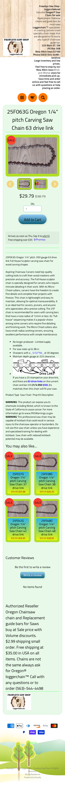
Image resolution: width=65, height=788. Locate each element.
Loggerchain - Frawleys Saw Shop (35, 768)
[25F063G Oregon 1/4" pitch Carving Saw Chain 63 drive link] (24, 184)
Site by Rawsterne (32, 774)
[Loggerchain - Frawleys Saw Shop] (16, 47)
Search (32, 742)
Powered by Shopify (32, 777)
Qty (32, 204)
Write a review (32, 575)
